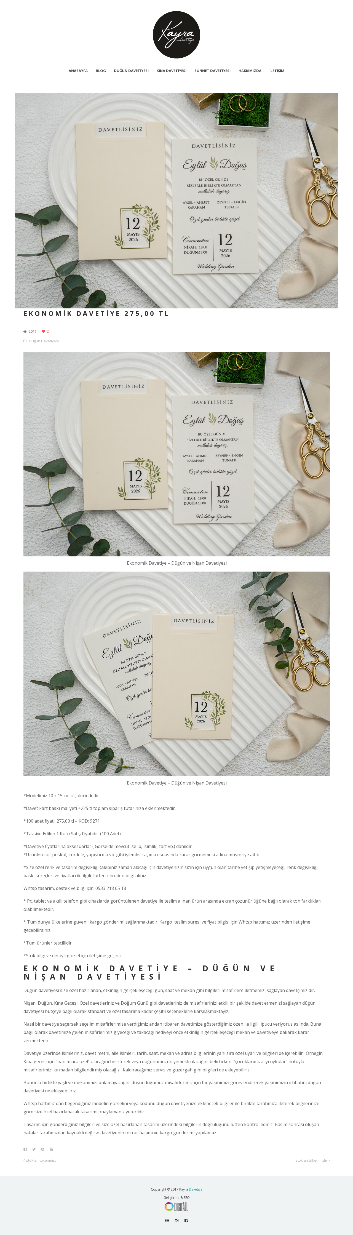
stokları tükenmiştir (42, 1160)
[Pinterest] (167, 1220)
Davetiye (195, 1189)
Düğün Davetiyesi (44, 340)
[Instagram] (176, 1220)
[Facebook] (186, 1220)
